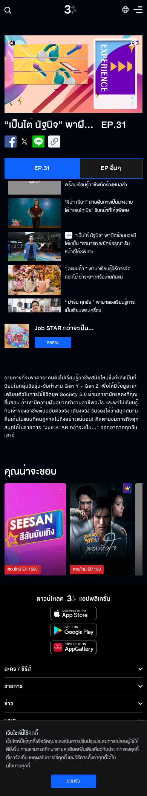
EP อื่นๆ (111, 168)
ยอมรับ (73, 781)
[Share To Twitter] (24, 141)
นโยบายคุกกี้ (18, 766)
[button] (39, 74)
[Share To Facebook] (11, 141)
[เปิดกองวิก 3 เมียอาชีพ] (101, 529)
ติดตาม (53, 342)
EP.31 (42, 168)
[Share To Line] (38, 141)
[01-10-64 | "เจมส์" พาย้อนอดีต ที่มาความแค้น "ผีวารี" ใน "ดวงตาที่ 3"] (35, 529)
